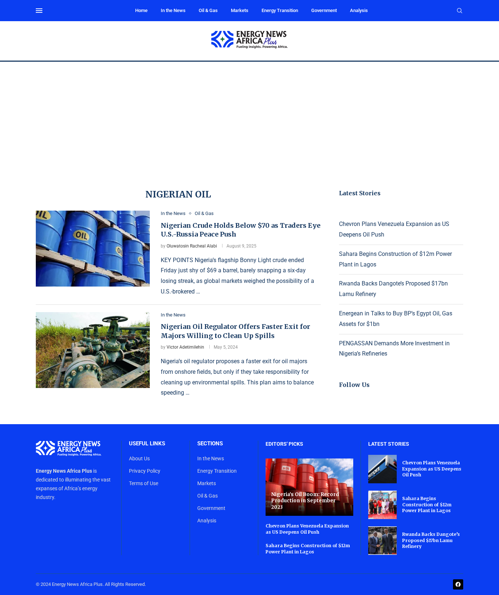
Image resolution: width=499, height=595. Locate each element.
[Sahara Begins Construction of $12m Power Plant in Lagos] (382, 505)
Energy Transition (280, 10)
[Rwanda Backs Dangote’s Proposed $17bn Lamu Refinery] (382, 540)
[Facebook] (458, 584)
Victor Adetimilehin (185, 347)
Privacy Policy (144, 470)
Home (141, 10)
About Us (139, 458)
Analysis (359, 10)
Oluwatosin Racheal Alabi (192, 246)
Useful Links (147, 443)
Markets (239, 10)
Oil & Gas (208, 10)
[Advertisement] (249, 116)
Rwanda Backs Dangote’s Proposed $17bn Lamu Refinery (431, 540)
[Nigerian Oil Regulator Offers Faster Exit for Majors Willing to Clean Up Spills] (93, 350)
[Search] (459, 11)
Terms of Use (143, 483)
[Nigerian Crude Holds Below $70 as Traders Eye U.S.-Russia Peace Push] (93, 249)
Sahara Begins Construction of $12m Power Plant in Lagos (308, 548)
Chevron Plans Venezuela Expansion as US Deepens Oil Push (307, 529)
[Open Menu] (39, 10)
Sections (210, 443)
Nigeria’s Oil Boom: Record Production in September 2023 (305, 500)
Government (324, 10)
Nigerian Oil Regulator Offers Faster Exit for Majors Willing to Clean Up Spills (235, 330)
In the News (173, 10)
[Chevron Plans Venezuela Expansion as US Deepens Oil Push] (382, 469)
